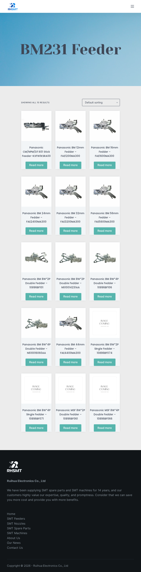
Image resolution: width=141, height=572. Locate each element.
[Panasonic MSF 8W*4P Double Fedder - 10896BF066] (105, 389)
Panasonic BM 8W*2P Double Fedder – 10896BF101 (36, 283)
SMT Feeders (16, 518)
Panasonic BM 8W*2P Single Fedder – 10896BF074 (105, 349)
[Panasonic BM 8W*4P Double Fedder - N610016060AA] (36, 323)
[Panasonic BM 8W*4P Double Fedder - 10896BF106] (105, 257)
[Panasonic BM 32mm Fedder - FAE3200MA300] (70, 192)
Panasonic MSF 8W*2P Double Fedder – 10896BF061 (70, 414)
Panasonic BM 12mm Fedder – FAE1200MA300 (70, 152)
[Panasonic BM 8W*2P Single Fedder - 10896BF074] (105, 323)
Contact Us (15, 547)
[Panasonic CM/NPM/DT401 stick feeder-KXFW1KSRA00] (36, 126)
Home (11, 514)
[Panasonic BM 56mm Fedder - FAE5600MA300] (105, 192)
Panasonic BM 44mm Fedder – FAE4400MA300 (70, 349)
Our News (14, 543)
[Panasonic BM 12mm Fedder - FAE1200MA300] (70, 126)
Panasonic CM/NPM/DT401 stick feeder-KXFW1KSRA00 (36, 152)
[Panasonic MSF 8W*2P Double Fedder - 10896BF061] (70, 389)
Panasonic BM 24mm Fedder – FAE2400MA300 (36, 217)
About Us (13, 538)
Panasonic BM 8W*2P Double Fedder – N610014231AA (70, 283)
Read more (36, 165)
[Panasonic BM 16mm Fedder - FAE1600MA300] (105, 126)
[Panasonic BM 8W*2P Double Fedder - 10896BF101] (36, 257)
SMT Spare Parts (18, 528)
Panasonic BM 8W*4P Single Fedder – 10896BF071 (36, 414)
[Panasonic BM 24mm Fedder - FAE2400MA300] (36, 192)
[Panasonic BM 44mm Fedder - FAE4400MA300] (70, 323)
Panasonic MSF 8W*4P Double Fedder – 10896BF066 (104, 414)
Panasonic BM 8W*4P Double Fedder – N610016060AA (36, 349)
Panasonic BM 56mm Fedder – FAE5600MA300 (104, 217)
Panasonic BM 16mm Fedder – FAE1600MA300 (104, 152)
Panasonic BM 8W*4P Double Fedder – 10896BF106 (105, 283)
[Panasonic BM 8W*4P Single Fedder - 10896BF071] (36, 389)
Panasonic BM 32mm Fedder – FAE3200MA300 (70, 217)
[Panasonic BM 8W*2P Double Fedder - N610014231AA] (70, 257)
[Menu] (132, 6)
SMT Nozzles (16, 523)
